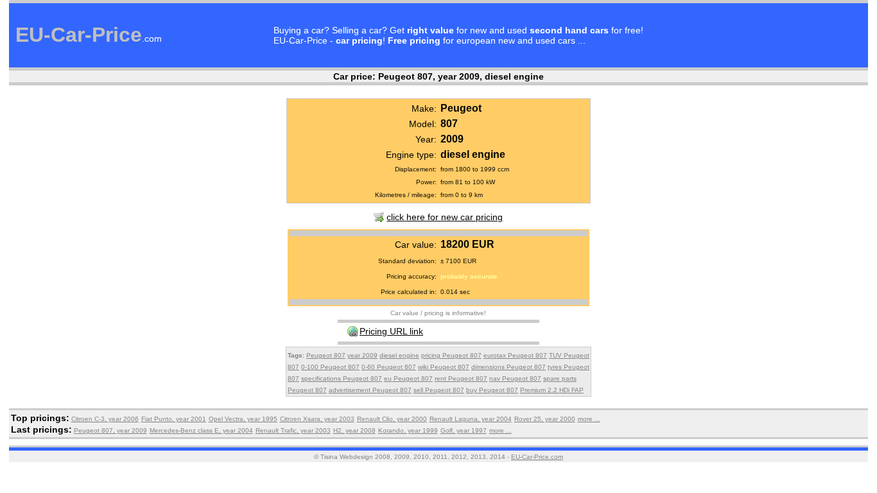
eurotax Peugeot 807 (515, 355)
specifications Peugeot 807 (341, 378)
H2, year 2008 (354, 430)
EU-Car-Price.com (537, 456)
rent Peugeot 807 (461, 378)
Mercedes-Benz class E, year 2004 (201, 430)
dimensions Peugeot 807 (508, 366)
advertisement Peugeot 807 (370, 390)
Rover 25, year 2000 (544, 418)
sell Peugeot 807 (438, 390)
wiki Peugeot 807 (443, 366)
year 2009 (362, 355)
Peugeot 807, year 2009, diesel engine (461, 76)
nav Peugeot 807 (515, 378)
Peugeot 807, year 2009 (110, 430)
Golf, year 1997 (463, 430)
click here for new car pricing (444, 217)
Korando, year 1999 (408, 430)
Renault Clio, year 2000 (392, 418)
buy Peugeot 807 (492, 390)
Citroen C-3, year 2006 (105, 418)
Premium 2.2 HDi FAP (552, 390)
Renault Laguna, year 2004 (471, 418)
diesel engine (399, 355)
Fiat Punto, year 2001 (173, 418)
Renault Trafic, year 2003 (293, 430)
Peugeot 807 (325, 355)
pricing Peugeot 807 (451, 355)
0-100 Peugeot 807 (330, 366)
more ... (589, 418)
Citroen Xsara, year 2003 (317, 418)
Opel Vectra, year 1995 (243, 418)
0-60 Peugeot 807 (388, 366)
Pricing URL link (391, 331)
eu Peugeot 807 (408, 378)
